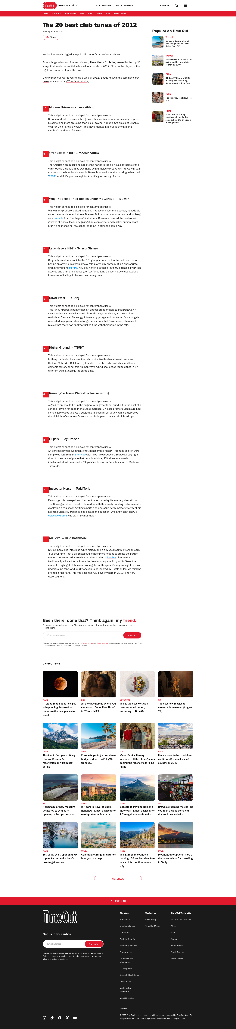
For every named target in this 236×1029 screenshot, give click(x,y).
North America (177, 946)
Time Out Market (120, 14)
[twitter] (67, 1017)
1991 (52, 176)
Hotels (91, 14)
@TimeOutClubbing (77, 82)
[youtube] (75, 1017)
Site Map (123, 1009)
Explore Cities (103, 6)
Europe (174, 939)
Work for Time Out (128, 939)
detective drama (57, 516)
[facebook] (59, 1017)
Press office (125, 920)
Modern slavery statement (127, 990)
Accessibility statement (130, 975)
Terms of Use (87, 644)
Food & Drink (70, 14)
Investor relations (127, 926)
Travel (82, 14)
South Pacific (177, 959)
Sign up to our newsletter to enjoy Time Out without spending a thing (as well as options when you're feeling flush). (89, 626)
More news (118, 879)
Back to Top (120, 901)
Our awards (125, 933)
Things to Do (57, 14)
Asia (173, 933)
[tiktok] (52, 1017)
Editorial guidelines (128, 946)
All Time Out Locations (181, 920)
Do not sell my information (126, 960)
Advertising (150, 920)
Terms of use (125, 982)
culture (73, 268)
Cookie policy (126, 969)
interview (80, 455)
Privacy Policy (102, 644)
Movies (99, 14)
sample (59, 218)
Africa (173, 926)
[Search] (176, 5)
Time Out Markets (124, 6)
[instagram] (44, 1017)
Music (108, 14)
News (46, 14)
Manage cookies (127, 998)
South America (177, 952)
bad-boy (111, 558)
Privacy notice (126, 952)
